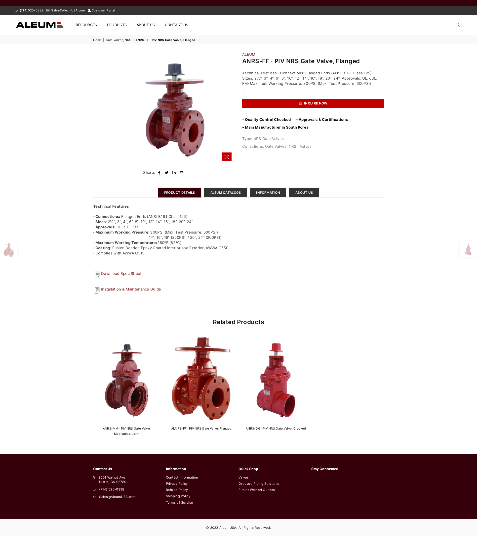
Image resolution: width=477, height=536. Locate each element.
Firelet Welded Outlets (256, 490)
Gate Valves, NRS (118, 40)
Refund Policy (177, 490)
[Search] (457, 25)
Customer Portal (103, 10)
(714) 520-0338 (31, 10)
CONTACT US (176, 25)
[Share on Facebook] (159, 172)
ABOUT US (146, 25)
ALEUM (248, 54)
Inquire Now (315, 103)
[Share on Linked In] (174, 172)
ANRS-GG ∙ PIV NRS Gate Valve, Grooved (276, 428)
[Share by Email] (182, 172)
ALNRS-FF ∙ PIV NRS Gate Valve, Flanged (201, 428)
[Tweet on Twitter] (167, 172)
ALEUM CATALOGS (225, 193)
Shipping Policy (178, 496)
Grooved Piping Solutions (258, 484)
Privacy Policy (177, 484)
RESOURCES (86, 25)
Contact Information (182, 477)
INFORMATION (268, 193)
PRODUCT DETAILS (179, 193)
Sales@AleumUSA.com (67, 10)
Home (97, 40)
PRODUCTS (117, 25)
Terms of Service (179, 502)
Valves (306, 146)
